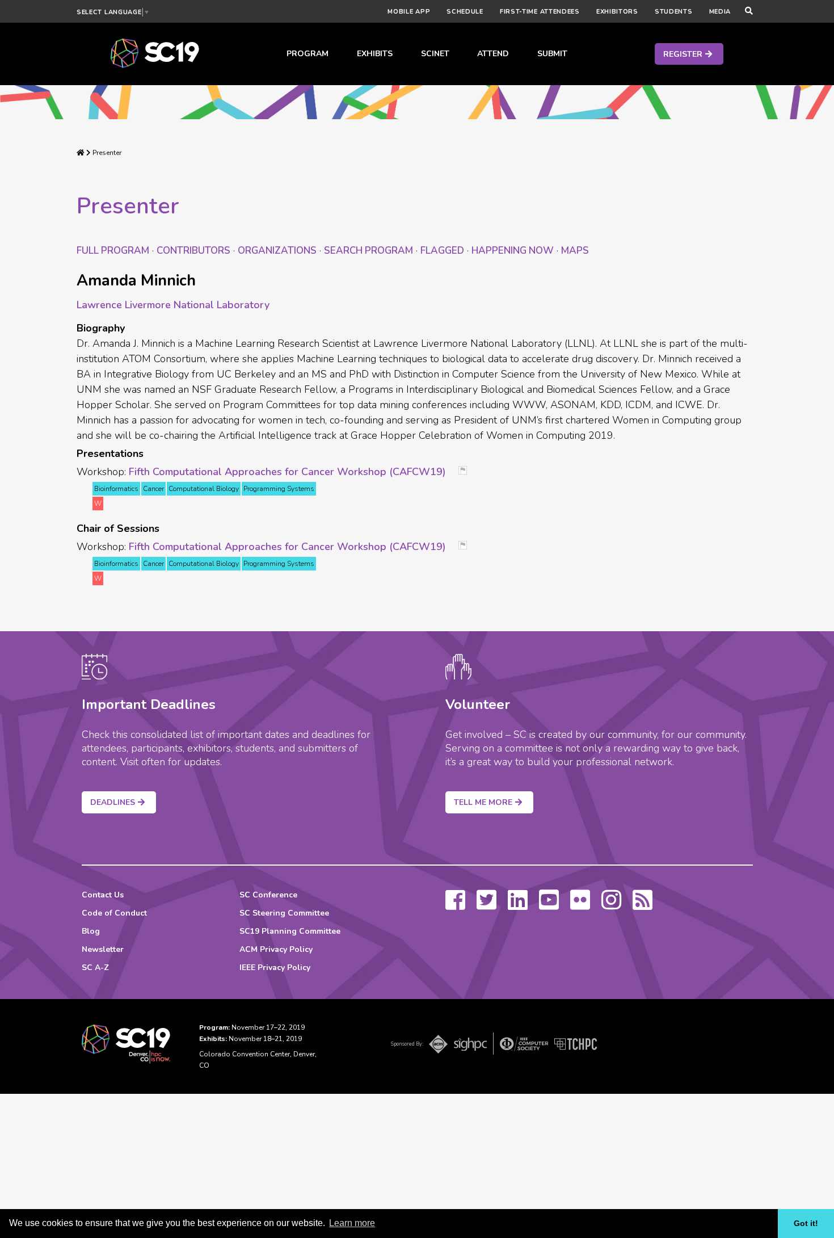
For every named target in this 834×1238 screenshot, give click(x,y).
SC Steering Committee (284, 913)
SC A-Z (95, 967)
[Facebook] (455, 905)
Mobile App (408, 11)
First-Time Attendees (540, 11)
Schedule (465, 11)
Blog (91, 931)
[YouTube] (549, 905)
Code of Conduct (114, 913)
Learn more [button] (352, 1223)
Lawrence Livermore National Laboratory (173, 305)
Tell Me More (483, 802)
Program (307, 53)
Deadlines (112, 802)
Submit (552, 53)
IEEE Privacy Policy (274, 967)
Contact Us (103, 894)
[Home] (81, 152)
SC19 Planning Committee (289, 931)
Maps (575, 250)
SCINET (435, 53)
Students (674, 11)
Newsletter (103, 949)
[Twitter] (486, 905)
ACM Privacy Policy (276, 949)
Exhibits (375, 53)
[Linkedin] (518, 905)
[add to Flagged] (466, 471)
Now (512, 250)
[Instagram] (611, 905)
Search (368, 250)
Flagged (442, 250)
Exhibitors (617, 11)
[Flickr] (580, 905)
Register (682, 54)
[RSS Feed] (642, 905)
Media (720, 11)
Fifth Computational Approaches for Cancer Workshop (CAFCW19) (287, 472)
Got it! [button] (806, 1223)
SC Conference (268, 894)
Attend (493, 53)
